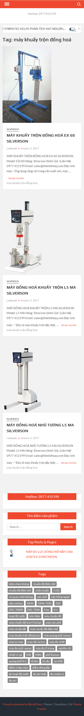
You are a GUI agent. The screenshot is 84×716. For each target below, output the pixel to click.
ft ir (56, 609)
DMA (30, 603)
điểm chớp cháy (18, 667)
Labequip (12, 148)
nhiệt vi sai (15, 654)
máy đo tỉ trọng (45, 648)
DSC (58, 603)
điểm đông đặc (41, 667)
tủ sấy (46, 661)
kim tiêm (34, 616)
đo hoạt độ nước (19, 674)
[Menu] (6, 4)
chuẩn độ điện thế (44, 584)
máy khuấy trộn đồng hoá (22, 183)
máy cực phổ (53, 622)
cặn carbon (16, 603)
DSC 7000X (16, 609)
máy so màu (16, 641)
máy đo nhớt (56, 641)
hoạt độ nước (17, 616)
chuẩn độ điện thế (20, 590)
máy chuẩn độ (17, 629)
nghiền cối (64, 648)
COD (56, 590)
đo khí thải (39, 674)
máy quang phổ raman (57, 635)
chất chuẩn (42, 590)
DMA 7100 (44, 603)
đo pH (12, 680)
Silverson (13, 129)
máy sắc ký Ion (36, 641)
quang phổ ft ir (18, 661)
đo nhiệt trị (57, 674)
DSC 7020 (33, 609)
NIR (28, 654)
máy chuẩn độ (52, 616)
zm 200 (58, 661)
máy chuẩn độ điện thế (44, 629)
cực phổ (42, 596)
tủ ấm (34, 661)
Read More (16, 178)
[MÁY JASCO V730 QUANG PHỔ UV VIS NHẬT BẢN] (68, 28)
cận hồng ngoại (60, 596)
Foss (46, 609)
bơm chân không (19, 584)
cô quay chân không (21, 596)
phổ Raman (52, 654)
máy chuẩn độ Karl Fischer (25, 622)
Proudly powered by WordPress (22, 704)
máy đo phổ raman (20, 648)
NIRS (38, 654)
